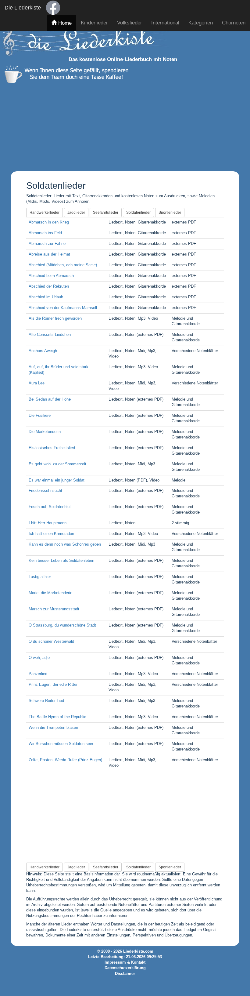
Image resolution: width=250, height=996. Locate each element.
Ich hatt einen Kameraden (51, 534)
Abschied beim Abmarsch (51, 276)
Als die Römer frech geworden (55, 318)
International (165, 23)
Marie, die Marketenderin (50, 593)
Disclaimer (125, 974)
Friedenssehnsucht (45, 491)
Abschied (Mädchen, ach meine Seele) (63, 265)
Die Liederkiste (23, 8)
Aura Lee (37, 383)
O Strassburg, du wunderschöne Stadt (62, 625)
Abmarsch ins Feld (45, 233)
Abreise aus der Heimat (49, 254)
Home (64, 23)
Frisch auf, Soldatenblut (50, 507)
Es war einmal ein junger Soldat (56, 480)
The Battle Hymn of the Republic (57, 717)
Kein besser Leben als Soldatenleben (61, 560)
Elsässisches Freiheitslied (52, 448)
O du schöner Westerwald (51, 641)
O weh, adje (39, 658)
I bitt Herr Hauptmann (47, 523)
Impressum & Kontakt (125, 962)
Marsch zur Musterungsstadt (54, 609)
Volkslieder (129, 23)
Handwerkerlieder (44, 212)
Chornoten (233, 23)
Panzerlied (38, 674)
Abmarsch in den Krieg (49, 222)
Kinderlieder (94, 23)
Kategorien (200, 23)
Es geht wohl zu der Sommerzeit (57, 464)
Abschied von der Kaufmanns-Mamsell (63, 308)
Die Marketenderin (45, 432)
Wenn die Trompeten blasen (53, 727)
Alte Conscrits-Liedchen (50, 335)
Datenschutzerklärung (125, 968)
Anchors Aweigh (43, 351)
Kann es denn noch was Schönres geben (65, 544)
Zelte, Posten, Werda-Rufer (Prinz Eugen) (65, 760)
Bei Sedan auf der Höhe (50, 399)
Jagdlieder (76, 212)
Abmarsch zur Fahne (47, 244)
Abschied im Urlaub (46, 297)
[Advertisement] (123, 126)
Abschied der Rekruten (49, 286)
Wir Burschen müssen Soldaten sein (61, 744)
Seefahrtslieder (105, 212)
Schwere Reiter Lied (46, 701)
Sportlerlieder (170, 212)
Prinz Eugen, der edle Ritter (53, 684)
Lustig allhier (40, 577)
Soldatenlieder (138, 212)
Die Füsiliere (40, 415)
